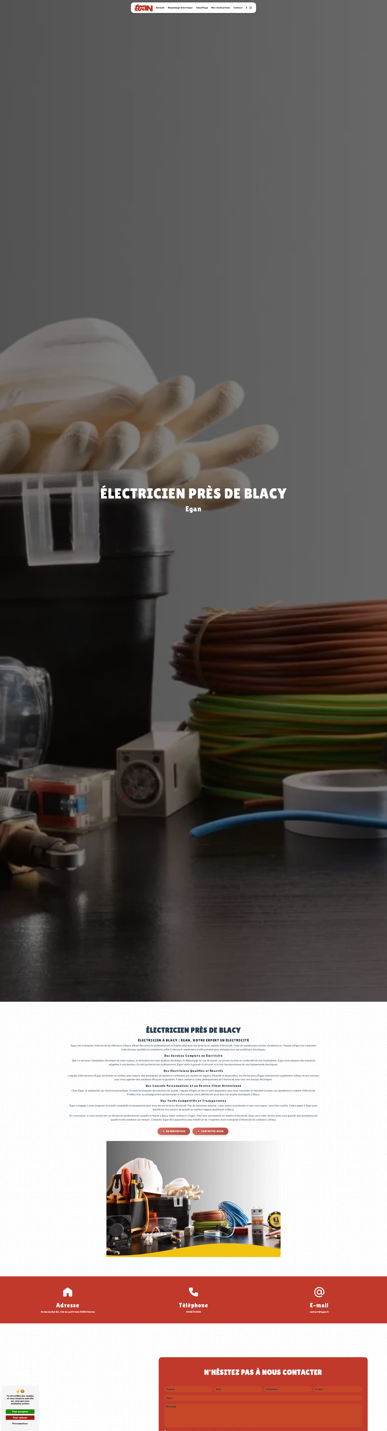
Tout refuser (20, 1417)
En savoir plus (175, 1131)
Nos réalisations (220, 7)
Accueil (160, 7)
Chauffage (202, 7)
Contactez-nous (212, 1131)
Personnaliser (20, 1423)
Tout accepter (20, 1411)
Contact (238, 7)
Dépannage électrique (180, 7)
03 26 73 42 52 (193, 1311)
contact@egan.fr (319, 1311)
